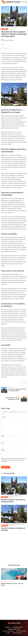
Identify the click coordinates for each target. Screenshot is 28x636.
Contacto (7, 627)
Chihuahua (4, 29)
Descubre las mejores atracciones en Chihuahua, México (17, 389)
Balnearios (4, 581)
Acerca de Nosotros (18, 627)
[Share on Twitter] (5, 48)
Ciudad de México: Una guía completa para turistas (12, 398)
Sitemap (8, 632)
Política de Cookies (21, 631)
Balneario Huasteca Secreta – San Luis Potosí (12, 584)
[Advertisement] (14, 547)
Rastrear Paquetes (17, 632)
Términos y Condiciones (14, 629)
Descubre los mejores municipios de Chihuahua (13, 529)
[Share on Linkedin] (9, 48)
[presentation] (22, 565)
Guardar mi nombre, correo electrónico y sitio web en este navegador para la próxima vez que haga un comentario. (13, 460)
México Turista (9, 40)
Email (2, 443)
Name (3, 436)
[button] (23, 565)
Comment (3, 417)
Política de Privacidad (8, 631)
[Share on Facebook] (2, 48)
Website (3, 450)
